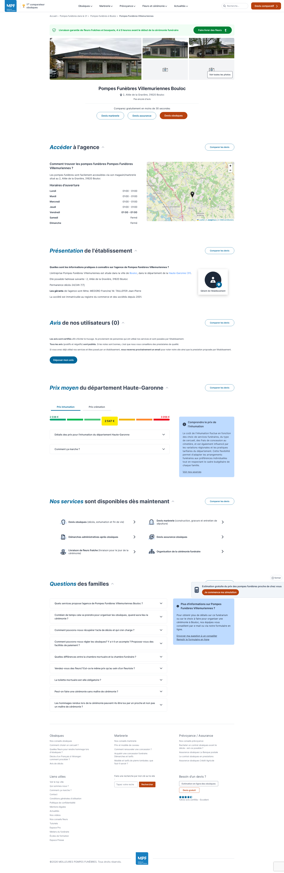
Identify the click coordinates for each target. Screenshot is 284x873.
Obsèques (84, 5)
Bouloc (133, 273)
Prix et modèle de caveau (126, 745)
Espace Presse (57, 840)
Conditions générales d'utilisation (65, 798)
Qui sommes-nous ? (59, 786)
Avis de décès (56, 763)
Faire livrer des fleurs (215, 30)
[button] (230, 166)
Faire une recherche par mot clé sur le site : (134, 777)
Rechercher (148, 784)
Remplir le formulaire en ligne (193, 639)
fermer (277, 578)
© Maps (211, 219)
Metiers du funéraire (59, 831)
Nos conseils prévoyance (191, 741)
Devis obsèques (173, 115)
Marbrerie (105, 5)
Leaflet (202, 219)
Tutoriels (54, 823)
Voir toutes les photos (220, 74)
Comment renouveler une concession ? (133, 749)
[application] (190, 191)
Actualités (180, 5)
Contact (53, 794)
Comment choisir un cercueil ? (64, 745)
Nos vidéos (55, 815)
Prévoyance (127, 5)
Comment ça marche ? (60, 790)
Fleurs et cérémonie (153, 5)
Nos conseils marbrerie (125, 741)
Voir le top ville (57, 782)
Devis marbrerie (110, 115)
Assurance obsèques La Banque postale (198, 752)
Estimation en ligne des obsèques (200, 783)
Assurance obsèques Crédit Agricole (196, 760)
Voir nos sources (192, 471)
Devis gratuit (189, 790)
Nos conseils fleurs (59, 819)
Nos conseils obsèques (61, 741)
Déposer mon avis (63, 359)
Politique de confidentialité (62, 802)
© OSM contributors (226, 219)
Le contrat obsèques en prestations (196, 756)
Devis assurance (142, 115)
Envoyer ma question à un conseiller (197, 635)
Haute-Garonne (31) (180, 273)
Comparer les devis (219, 147)
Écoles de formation (59, 836)
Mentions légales (58, 807)
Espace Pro (55, 827)
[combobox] (235, 6)
